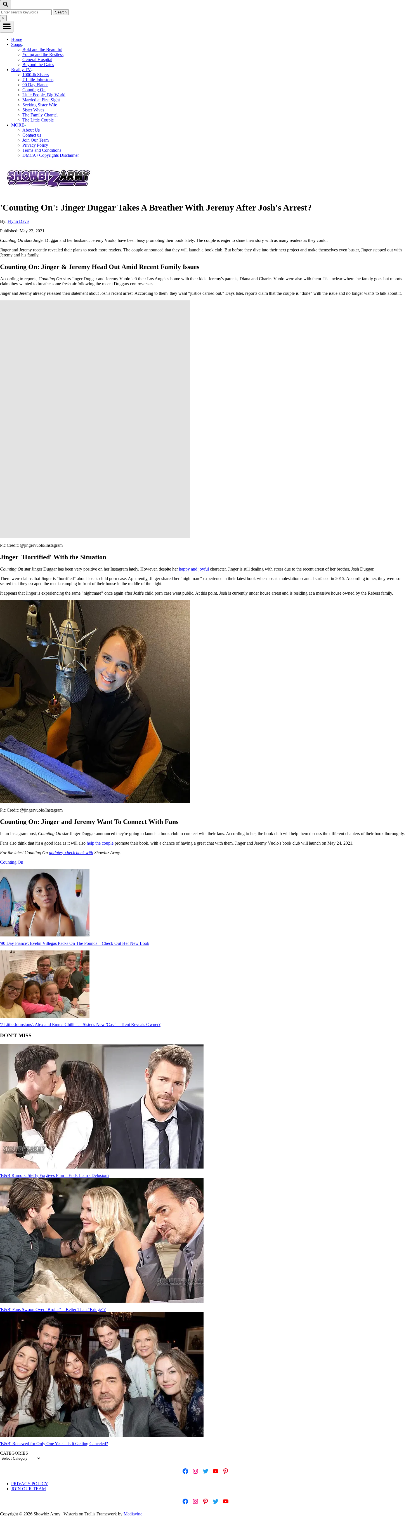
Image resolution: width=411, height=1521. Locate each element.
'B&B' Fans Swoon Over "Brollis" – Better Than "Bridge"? (53, 1309)
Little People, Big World (43, 94)
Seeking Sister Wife (39, 104)
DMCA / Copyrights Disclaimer (50, 155)
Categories (14, 1453)
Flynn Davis (18, 221)
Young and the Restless (42, 54)
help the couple (100, 843)
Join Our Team (35, 140)
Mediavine (133, 1513)
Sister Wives (33, 110)
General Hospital (37, 59)
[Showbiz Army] (49, 193)
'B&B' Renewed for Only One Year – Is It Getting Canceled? (54, 1443)
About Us (31, 130)
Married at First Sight (41, 99)
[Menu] (6, 26)
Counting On (34, 89)
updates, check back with (71, 852)
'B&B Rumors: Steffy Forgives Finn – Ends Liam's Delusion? (54, 1175)
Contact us (31, 135)
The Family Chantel (40, 115)
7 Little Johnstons (37, 79)
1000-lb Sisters (35, 74)
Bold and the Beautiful (42, 49)
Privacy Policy (35, 145)
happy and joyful (194, 569)
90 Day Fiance (35, 84)
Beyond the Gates (38, 64)
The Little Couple (38, 120)
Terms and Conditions (41, 150)
